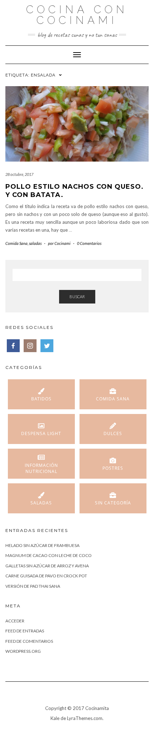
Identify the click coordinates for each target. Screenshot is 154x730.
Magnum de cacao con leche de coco (48, 555)
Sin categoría (113, 503)
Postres (112, 468)
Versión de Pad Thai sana (32, 586)
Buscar (77, 296)
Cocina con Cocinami (77, 14)
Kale (54, 718)
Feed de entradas (24, 630)
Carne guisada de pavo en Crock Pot (46, 575)
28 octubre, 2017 (19, 174)
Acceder (14, 620)
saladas (35, 243)
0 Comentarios (89, 243)
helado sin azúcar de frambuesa (42, 545)
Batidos (41, 399)
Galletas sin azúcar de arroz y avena (47, 565)
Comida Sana (16, 243)
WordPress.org (23, 651)
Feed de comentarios (29, 641)
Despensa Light (41, 433)
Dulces (113, 433)
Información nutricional (41, 468)
